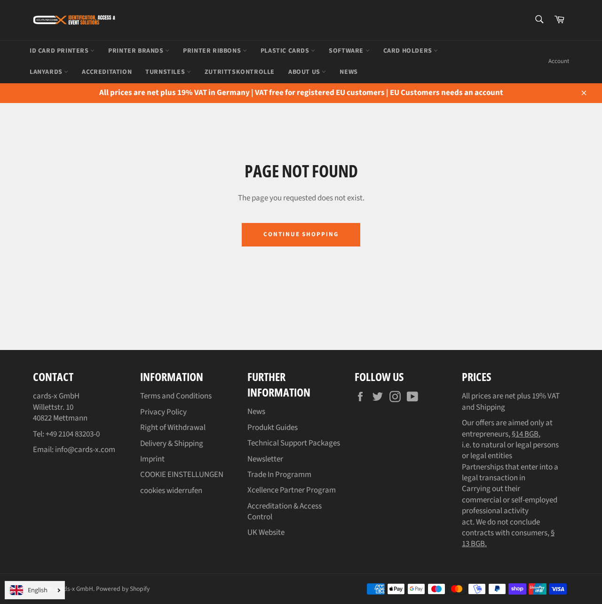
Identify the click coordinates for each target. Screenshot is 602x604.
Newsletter (265, 459)
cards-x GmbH (74, 588)
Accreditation (107, 72)
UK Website (266, 532)
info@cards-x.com (85, 449)
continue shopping (301, 234)
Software (347, 51)
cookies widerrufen (171, 490)
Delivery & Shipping (171, 443)
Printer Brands (136, 51)
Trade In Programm (279, 474)
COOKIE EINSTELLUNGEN (181, 474)
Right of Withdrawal (173, 427)
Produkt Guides (272, 427)
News (256, 411)
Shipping (490, 407)
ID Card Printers (60, 51)
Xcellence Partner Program (291, 490)
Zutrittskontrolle (240, 72)
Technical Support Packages (293, 443)
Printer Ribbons (213, 51)
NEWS (348, 72)
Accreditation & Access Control (284, 512)
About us (305, 72)
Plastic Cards (286, 51)
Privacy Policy (163, 412)
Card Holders (408, 51)
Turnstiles (166, 72)
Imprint (152, 459)
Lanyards (47, 72)
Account (558, 61)
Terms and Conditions (176, 396)
